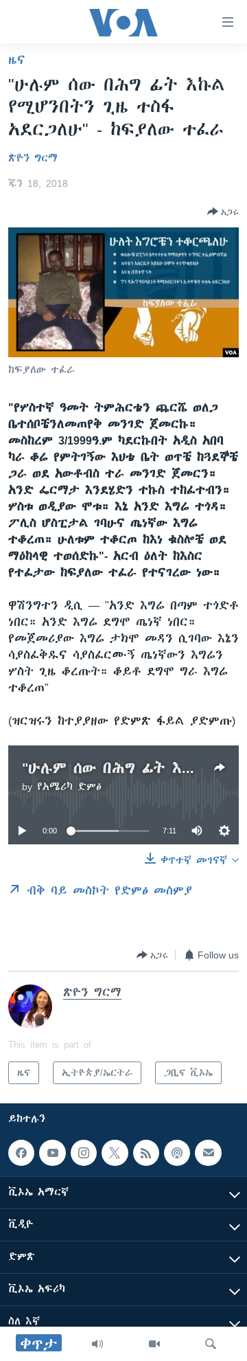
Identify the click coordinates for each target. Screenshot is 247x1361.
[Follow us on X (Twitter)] (115, 1153)
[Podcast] (177, 1153)
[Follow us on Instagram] (84, 1153)
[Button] (223, 211)
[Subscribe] (208, 1153)
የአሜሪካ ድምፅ (69, 786)
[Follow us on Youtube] (52, 1153)
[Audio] (97, 1344)
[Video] (154, 1344)
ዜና (16, 60)
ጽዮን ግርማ (33, 158)
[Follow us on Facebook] (21, 1153)
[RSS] (146, 1153)
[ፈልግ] (210, 1344)
